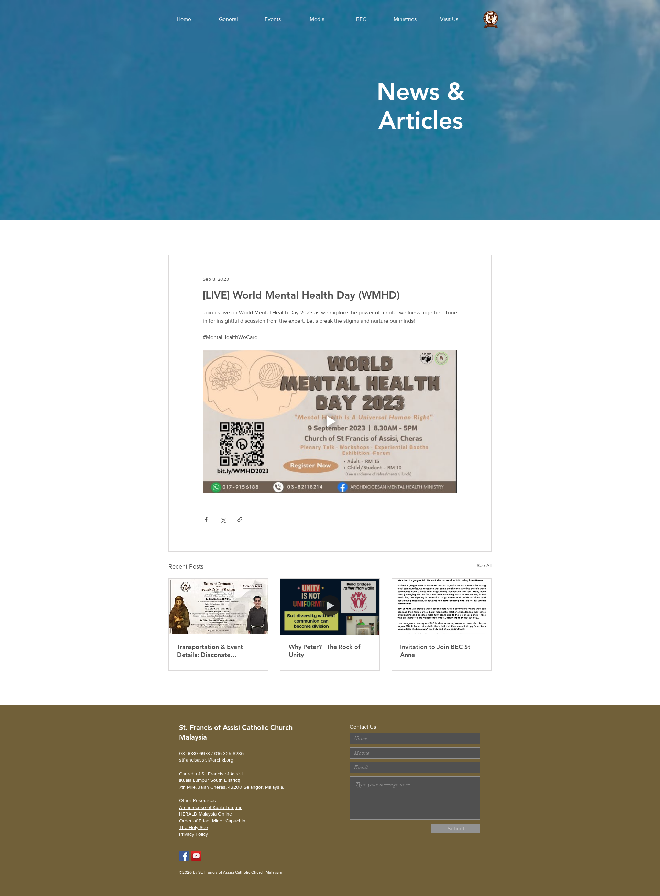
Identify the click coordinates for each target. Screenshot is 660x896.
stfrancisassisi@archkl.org (206, 760)
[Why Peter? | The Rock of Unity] (330, 606)
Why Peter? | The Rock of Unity (324, 651)
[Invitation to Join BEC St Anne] (441, 606)
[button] (228, 19)
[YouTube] (196, 856)
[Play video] (330, 421)
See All (484, 565)
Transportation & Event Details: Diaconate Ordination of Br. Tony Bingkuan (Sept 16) (210, 651)
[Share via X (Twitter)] (223, 519)
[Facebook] (184, 856)
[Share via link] (239, 519)
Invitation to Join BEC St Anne (435, 651)
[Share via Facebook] (206, 519)
